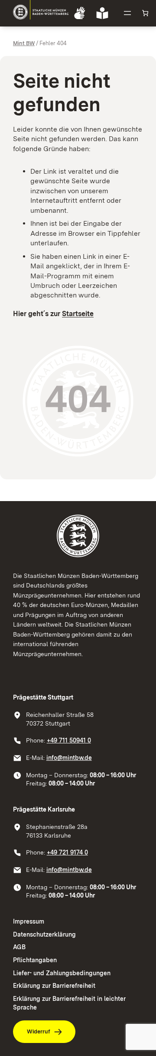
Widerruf (38, 1032)
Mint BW (24, 43)
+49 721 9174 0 (67, 852)
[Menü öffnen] (127, 13)
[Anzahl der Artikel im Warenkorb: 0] (145, 13)
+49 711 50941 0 (69, 740)
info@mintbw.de (69, 757)
